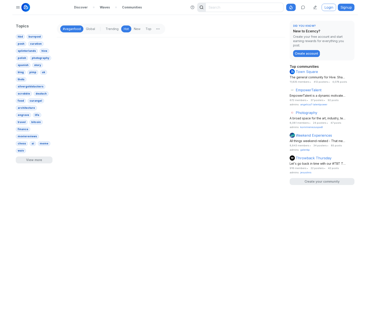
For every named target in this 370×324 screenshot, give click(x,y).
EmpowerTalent (308, 90)
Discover (81, 7)
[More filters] (158, 28)
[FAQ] (192, 7)
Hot (126, 29)
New (137, 29)
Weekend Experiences (314, 135)
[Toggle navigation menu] (18, 7)
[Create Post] (315, 7)
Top (148, 29)
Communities (132, 7)
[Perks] (291, 7)
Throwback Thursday (314, 158)
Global (90, 29)
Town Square (307, 72)
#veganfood (72, 29)
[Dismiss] (350, 26)
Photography (306, 113)
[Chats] (303, 7)
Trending (112, 29)
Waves (105, 7)
